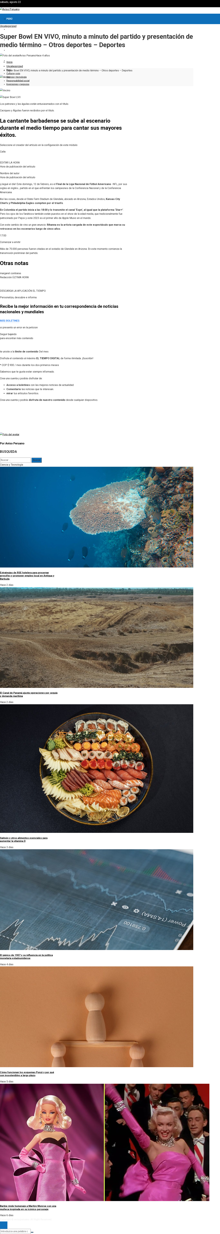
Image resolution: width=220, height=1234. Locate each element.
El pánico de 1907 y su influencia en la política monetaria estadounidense (26, 957)
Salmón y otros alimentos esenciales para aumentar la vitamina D (24, 840)
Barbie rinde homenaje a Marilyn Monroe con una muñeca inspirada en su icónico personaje (28, 1208)
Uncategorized (8, 26)
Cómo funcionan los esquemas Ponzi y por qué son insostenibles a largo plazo (27, 1074)
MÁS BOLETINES (9, 320)
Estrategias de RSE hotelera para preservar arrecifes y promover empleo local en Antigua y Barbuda (27, 575)
